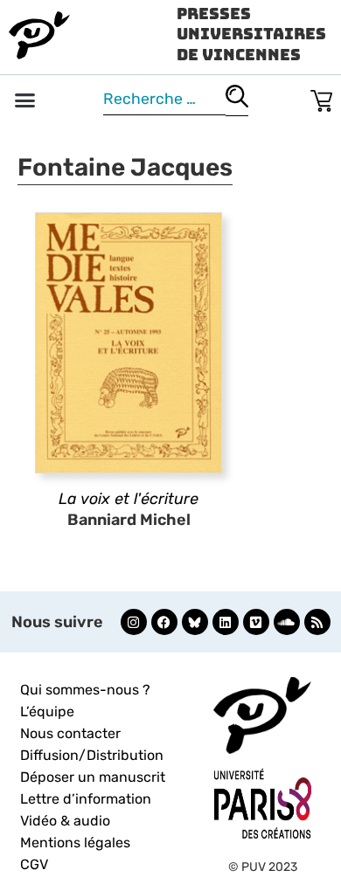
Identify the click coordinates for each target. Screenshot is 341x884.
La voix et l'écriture (128, 498)
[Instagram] (134, 622)
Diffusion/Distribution (92, 755)
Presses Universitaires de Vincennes (251, 34)
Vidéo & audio (65, 820)
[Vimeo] (256, 622)
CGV (34, 864)
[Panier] (321, 97)
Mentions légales (75, 842)
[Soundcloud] (287, 622)
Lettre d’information (85, 799)
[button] (25, 100)
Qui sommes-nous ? (85, 689)
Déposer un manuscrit (92, 777)
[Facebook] (164, 622)
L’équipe (47, 711)
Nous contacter (70, 733)
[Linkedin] (225, 622)
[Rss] (317, 622)
